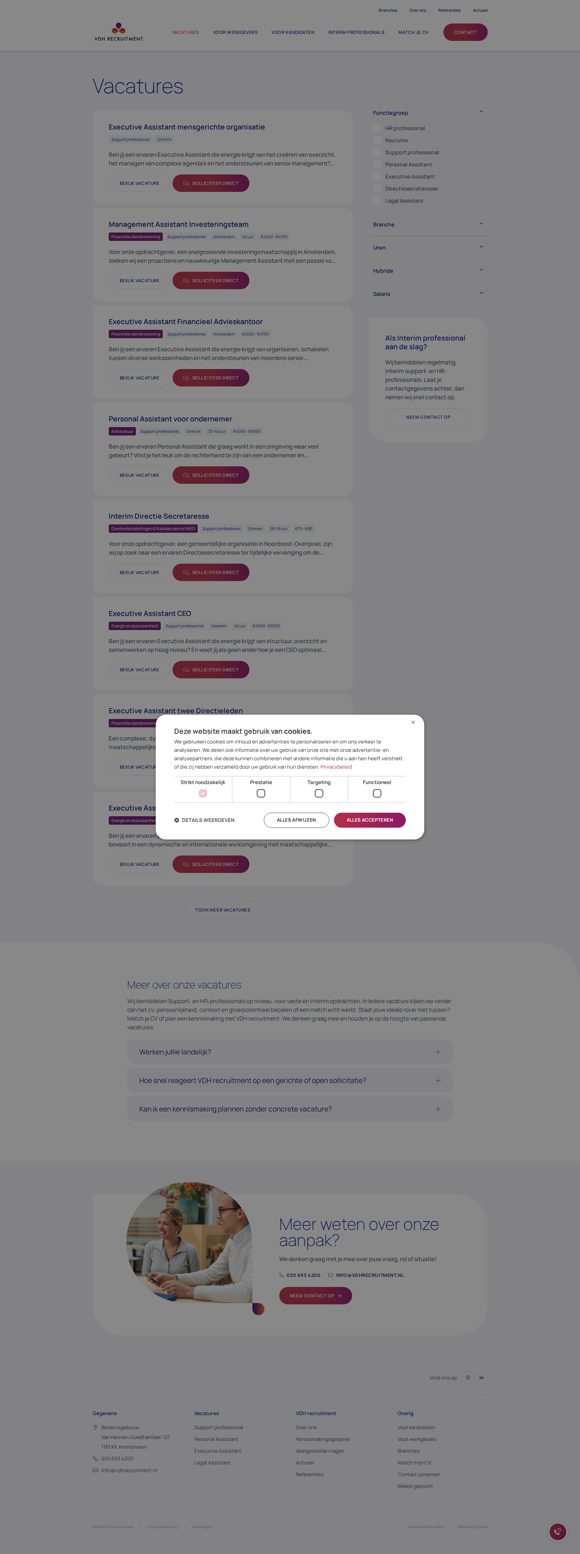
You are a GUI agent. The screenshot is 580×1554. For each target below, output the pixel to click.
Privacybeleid (336, 766)
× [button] (413, 722)
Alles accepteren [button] (370, 820)
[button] (204, 820)
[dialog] (290, 777)
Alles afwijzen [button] (296, 820)
